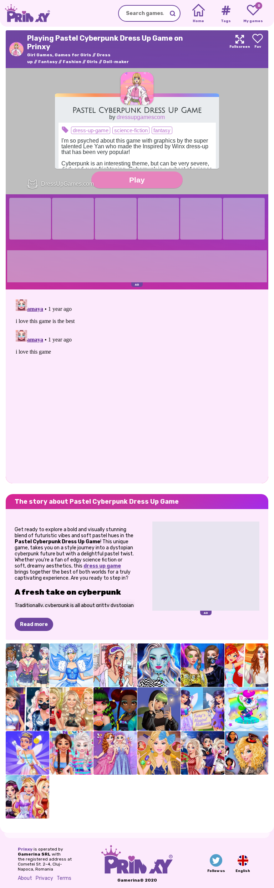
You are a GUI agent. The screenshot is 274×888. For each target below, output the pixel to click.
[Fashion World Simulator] (27, 665)
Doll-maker (116, 61)
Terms (64, 878)
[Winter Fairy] (71, 665)
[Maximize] (239, 49)
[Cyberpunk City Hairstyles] (202, 665)
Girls (92, 61)
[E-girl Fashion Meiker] (159, 709)
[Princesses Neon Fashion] (71, 753)
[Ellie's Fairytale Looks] (159, 753)
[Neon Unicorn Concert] (246, 709)
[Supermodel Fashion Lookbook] (71, 709)
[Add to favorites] (257, 49)
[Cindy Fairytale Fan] (246, 753)
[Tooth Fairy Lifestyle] (27, 753)
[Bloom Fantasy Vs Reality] (246, 665)
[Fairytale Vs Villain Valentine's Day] (202, 753)
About (25, 878)
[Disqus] (137, 386)
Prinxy (25, 849)
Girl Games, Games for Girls (59, 54)
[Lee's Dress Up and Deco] (115, 665)
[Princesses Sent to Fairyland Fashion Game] (115, 753)
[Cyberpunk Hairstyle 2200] (115, 709)
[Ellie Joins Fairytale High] (27, 796)
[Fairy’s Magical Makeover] (202, 709)
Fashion (72, 61)
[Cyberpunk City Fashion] (27, 709)
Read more (34, 624)
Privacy (44, 878)
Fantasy (47, 61)
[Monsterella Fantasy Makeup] (159, 665)
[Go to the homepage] (25, 13)
